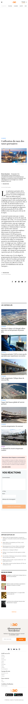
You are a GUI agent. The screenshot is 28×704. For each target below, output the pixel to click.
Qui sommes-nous (4, 673)
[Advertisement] (14, 70)
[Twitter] (11, 649)
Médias (2, 662)
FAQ (2, 680)
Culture (2, 661)
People (2, 665)
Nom (3, 493)
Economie (3, 138)
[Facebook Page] (8, 649)
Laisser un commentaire (14, 506)
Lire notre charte (6, 467)
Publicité (2, 674)
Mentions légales (4, 685)
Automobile (3, 664)
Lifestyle (2, 667)
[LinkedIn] (16, 649)
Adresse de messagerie (8, 499)
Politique (2, 655)
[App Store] (9, 694)
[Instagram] (19, 649)
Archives (2, 676)
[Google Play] (18, 694)
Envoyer (21, 639)
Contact (2, 681)
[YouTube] (14, 649)
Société (2, 658)
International (3, 659)
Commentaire (6, 477)
